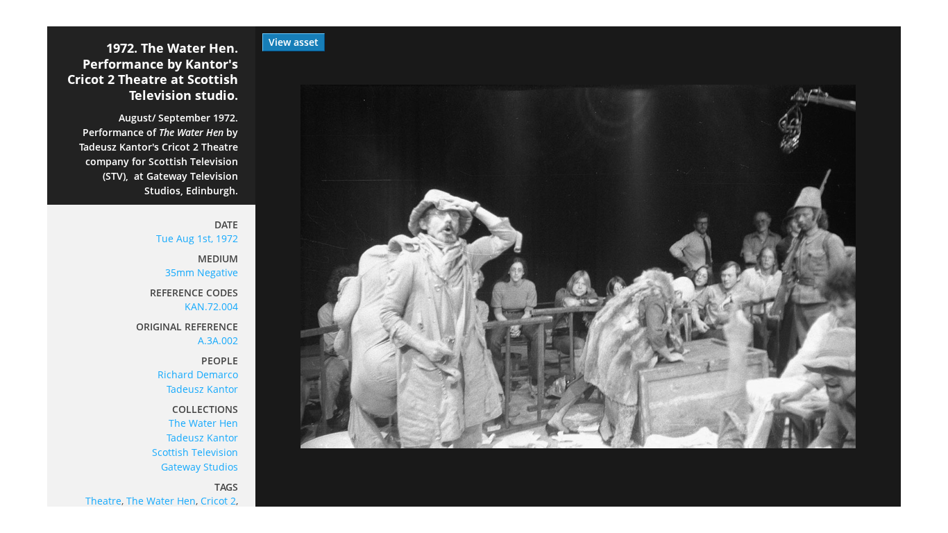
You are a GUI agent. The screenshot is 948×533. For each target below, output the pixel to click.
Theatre (103, 500)
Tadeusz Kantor (202, 389)
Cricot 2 (218, 500)
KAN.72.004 (211, 306)
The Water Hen (203, 423)
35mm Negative (201, 272)
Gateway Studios (199, 466)
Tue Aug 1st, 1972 (197, 238)
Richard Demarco (198, 374)
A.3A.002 (218, 340)
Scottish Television (195, 452)
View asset (294, 42)
